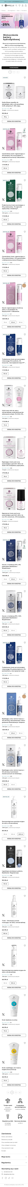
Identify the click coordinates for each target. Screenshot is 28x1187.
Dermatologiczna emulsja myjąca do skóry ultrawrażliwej (13, 822)
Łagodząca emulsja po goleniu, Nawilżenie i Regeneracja (12, 872)
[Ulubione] (19, 5)
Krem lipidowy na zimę (9, 1020)
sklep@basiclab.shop (9, 1174)
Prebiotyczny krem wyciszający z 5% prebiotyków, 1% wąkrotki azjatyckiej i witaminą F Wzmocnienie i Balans (13, 207)
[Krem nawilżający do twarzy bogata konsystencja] (14, 1053)
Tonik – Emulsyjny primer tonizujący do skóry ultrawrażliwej (13, 921)
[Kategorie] (1, 5)
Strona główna (11, 10)
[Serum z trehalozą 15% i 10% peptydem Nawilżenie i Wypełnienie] (14, 602)
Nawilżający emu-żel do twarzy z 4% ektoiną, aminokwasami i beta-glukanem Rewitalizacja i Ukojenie (13, 720)
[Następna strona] (17, 72)
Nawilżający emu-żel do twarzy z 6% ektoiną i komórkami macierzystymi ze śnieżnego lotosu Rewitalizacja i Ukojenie (13, 772)
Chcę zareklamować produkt (10, 1142)
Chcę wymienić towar (7, 1148)
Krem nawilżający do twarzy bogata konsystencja (11, 1068)
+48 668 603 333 (8, 1171)
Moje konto (6, 1157)
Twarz (18, 10)
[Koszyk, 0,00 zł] (25, 5)
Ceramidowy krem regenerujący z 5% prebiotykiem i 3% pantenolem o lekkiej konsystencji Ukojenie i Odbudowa (14, 258)
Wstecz (4, 10)
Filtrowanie (14, 67)
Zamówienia (6, 1134)
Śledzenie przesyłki (7, 1139)
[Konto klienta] (22, 5)
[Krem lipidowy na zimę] (14, 1006)
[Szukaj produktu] (16, 5)
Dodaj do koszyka (14, 121)
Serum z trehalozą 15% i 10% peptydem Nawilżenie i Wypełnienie (11, 617)
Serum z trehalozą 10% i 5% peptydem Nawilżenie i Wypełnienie (11, 566)
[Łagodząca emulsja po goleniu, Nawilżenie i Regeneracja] (14, 857)
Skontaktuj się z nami (10, 1169)
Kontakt (4, 1151)
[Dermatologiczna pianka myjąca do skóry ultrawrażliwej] (14, 956)
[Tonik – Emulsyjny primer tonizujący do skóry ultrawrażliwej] (14, 906)
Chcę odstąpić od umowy (9, 1145)
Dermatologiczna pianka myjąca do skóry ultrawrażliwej (14, 971)
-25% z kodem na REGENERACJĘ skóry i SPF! (14, 2)
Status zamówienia (7, 1136)
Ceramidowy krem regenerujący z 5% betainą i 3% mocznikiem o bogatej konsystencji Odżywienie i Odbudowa (13, 155)
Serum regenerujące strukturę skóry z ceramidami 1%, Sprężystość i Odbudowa (12, 309)
